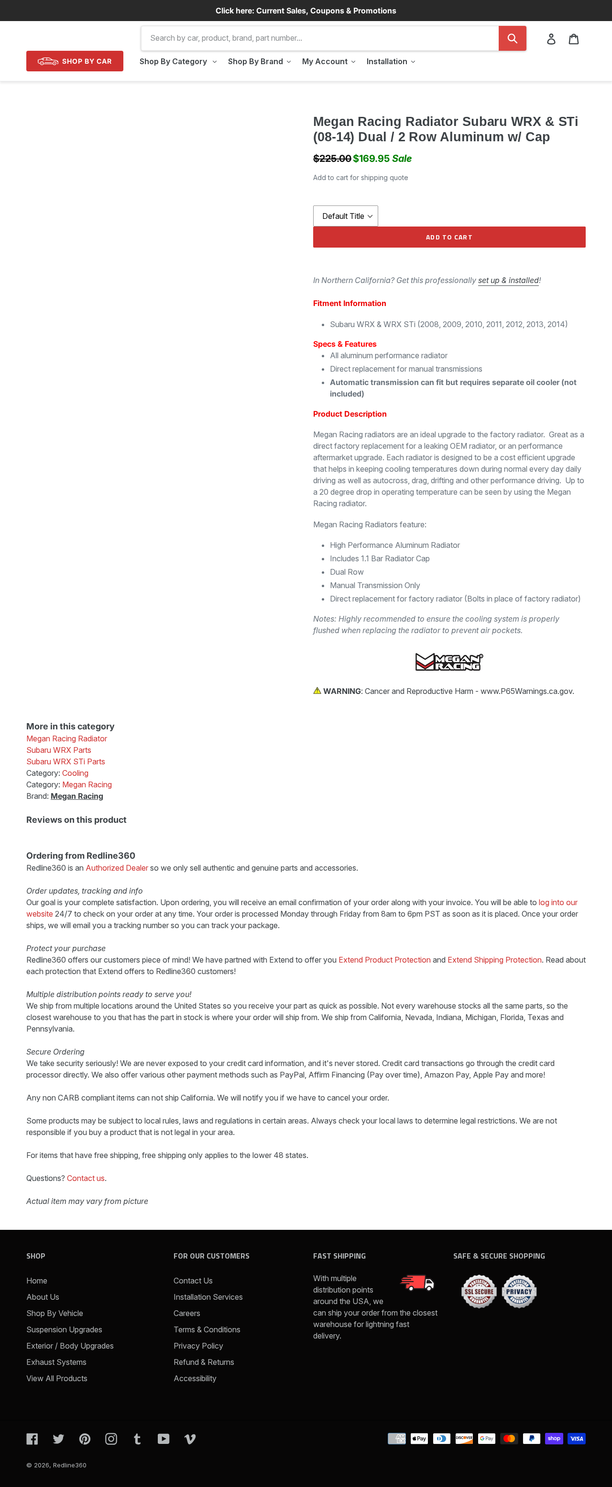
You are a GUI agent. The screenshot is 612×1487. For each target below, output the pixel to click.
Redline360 (70, 1465)
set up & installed (508, 280)
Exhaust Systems (56, 1362)
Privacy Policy (198, 1346)
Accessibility (195, 1378)
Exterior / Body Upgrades (70, 1346)
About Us (42, 1297)
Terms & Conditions (207, 1329)
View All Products (56, 1378)
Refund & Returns (204, 1362)
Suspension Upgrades (64, 1329)
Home (36, 1280)
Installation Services (208, 1297)
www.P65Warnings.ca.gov (526, 691)
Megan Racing (77, 796)
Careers (187, 1313)
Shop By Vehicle (54, 1313)
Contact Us (193, 1280)
